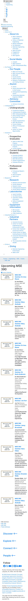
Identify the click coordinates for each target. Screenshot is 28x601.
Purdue (8, 3)
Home (6, 30)
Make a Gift (16, 252)
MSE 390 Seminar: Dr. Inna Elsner (20, 277)
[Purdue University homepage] (6, 24)
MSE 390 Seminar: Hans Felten (20, 449)
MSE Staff (15, 75)
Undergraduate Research (19, 187)
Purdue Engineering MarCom (14, 586)
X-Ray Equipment (17, 213)
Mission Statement (18, 43)
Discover (8, 533)
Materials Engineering (7, 26)
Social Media (16, 59)
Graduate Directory (18, 162)
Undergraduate (9, 105)
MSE (18, 258)
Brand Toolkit (13, 581)
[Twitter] (7, 566)
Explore (7, 541)
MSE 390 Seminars (18, 122)
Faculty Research (17, 184)
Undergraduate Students (19, 112)
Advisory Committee (15, 100)
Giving (7, 244)
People (7, 555)
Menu (5, 28)
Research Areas (17, 186)
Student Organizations (19, 120)
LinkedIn (15, 62)
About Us (7, 32)
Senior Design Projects (19, 115)
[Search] (4, 20)
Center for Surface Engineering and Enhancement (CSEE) (18, 225)
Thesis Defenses (5, 527)
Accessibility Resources (8, 589)
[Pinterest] (15, 566)
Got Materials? (16, 45)
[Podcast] (6, 16)
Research (7, 178)
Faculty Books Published (19, 189)
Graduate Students (18, 155)
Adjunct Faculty (17, 78)
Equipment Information (15, 206)
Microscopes (16, 210)
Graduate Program (18, 157)
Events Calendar (6, 272)
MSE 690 (3, 525)
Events (22, 258)
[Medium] (7, 15)
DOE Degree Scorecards (8, 579)
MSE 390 (7, 260)
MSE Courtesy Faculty (19, 73)
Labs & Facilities (17, 194)
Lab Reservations (17, 196)
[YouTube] (6, 10)
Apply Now (16, 176)
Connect (8, 548)
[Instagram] (6, 8)
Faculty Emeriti (17, 77)
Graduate (7, 132)
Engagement (16, 52)
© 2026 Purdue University (9, 574)
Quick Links (8, 1)
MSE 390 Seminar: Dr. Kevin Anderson (20, 372)
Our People (8, 67)
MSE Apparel (16, 55)
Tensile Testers (17, 211)
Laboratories (16, 191)
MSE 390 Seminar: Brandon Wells (21, 474)
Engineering (9, 4)
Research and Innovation (19, 182)
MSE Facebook (17, 63)
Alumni (13, 84)
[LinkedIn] (6, 13)
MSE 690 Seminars (18, 159)
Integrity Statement (7, 578)
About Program (17, 174)
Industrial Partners (10, 215)
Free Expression (18, 578)
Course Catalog (17, 124)
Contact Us (16, 53)
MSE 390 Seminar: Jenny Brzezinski (20, 425)
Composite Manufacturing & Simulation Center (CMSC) (20, 237)
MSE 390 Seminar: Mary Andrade (20, 302)
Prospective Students (18, 110)
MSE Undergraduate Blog (19, 65)
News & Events (17, 50)
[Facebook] (6, 11)
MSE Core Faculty (17, 71)
